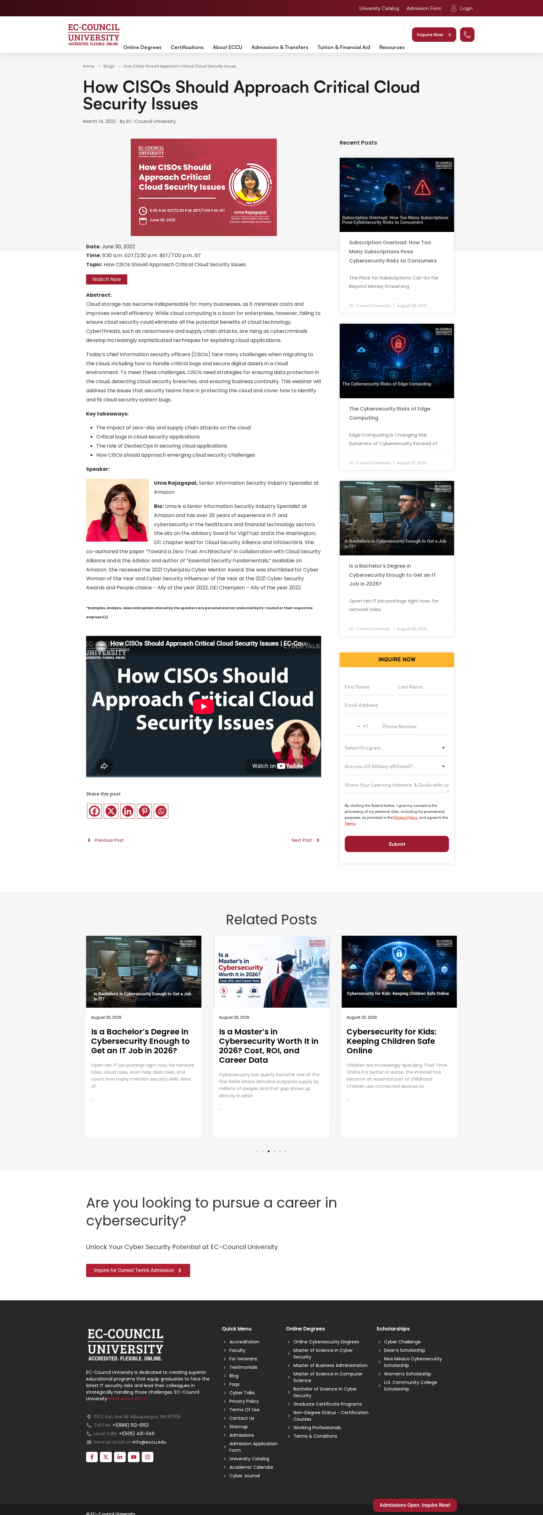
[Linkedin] (127, 811)
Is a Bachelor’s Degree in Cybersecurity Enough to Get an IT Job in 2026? (392, 575)
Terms (350, 823)
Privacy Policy (405, 817)
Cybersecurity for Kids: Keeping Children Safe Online (264, 1041)
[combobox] (358, 727)
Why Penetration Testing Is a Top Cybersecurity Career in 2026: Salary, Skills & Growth (396, 1046)
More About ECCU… (129, 1399)
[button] (434, 34)
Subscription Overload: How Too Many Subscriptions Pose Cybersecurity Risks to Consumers (393, 251)
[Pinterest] (144, 811)
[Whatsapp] (161, 811)
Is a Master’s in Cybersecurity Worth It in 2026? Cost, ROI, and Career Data (141, 1046)
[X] (111, 811)
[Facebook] (94, 811)
